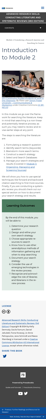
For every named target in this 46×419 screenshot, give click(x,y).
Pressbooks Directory (31, 387)
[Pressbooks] (23, 375)
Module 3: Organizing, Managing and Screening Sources (21, 167)
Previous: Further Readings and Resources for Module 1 (21, 411)
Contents (9, 28)
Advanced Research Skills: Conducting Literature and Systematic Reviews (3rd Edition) (23, 17)
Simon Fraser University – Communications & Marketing (22, 102)
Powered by (23, 383)
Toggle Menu (42, 8)
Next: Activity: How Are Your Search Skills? (26, 417)
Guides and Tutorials (13, 387)
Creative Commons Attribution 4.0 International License (20, 342)
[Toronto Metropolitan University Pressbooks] (8, 8)
